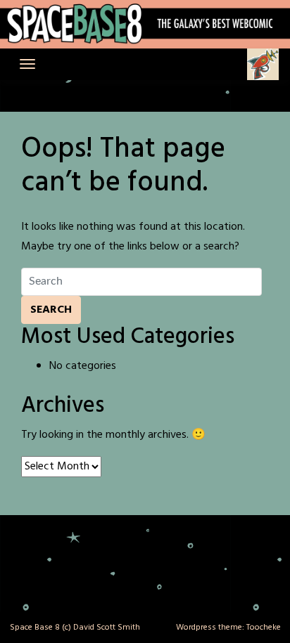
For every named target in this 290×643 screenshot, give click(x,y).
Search (51, 310)
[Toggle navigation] (27, 63)
